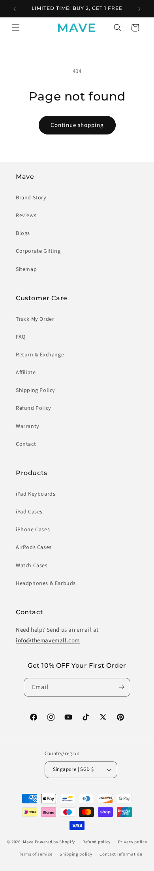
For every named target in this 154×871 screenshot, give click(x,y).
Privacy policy (132, 842)
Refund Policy (33, 408)
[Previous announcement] (14, 8)
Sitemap (26, 269)
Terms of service (35, 854)
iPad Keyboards (35, 494)
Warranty (27, 426)
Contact (26, 444)
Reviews (26, 216)
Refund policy (97, 842)
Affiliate (26, 373)
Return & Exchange (40, 355)
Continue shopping (77, 125)
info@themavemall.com (48, 640)
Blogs (23, 233)
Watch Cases (32, 566)
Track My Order (35, 319)
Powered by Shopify (55, 842)
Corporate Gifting (38, 251)
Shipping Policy (35, 390)
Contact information (121, 854)
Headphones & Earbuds (46, 583)
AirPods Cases (34, 547)
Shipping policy (76, 854)
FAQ (21, 337)
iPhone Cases (33, 530)
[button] (15, 27)
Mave (28, 842)
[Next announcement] (139, 8)
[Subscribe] (121, 687)
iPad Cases (29, 512)
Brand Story (31, 198)
